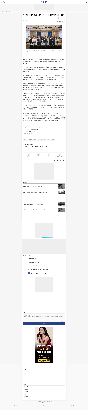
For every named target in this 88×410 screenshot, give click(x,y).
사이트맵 (72, 405)
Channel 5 (26, 396)
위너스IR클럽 (26, 399)
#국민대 (25, 139)
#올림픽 (53, 139)
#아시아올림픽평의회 (41, 139)
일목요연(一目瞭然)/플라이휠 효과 (30, 131)
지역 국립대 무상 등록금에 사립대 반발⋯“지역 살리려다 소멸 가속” (36, 146)
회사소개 (15, 405)
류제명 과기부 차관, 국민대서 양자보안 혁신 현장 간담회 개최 (35, 127)
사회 (6, 11)
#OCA (48, 139)
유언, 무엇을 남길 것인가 (28, 133)
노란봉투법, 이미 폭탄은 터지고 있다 (31, 129)
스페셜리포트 (26, 394)
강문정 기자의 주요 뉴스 (28, 144)
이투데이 (2, 11)
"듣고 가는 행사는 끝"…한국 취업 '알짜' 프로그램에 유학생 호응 (36, 150)
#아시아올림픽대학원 (32, 139)
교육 (9, 11)
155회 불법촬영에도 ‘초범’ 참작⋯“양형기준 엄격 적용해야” (35, 148)
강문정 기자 (25, 20)
